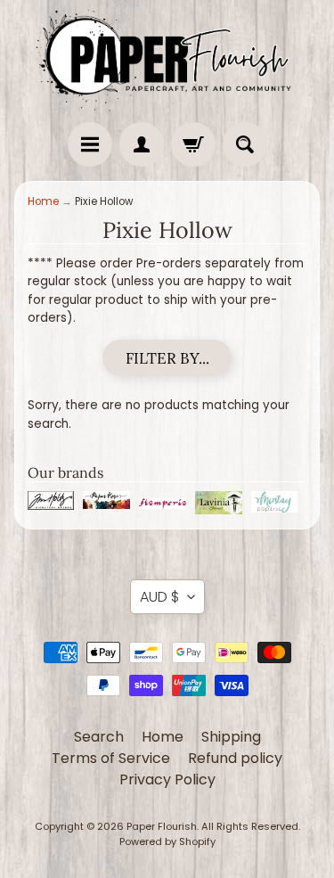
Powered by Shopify (167, 841)
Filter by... (167, 358)
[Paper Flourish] (167, 56)
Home (43, 201)
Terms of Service (111, 758)
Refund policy (235, 758)
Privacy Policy (167, 779)
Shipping (231, 736)
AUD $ (159, 597)
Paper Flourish (161, 826)
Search (99, 736)
